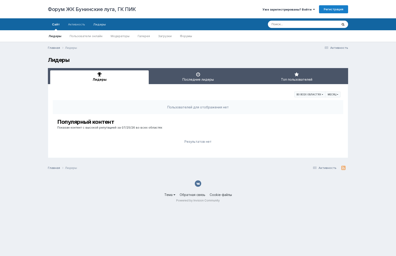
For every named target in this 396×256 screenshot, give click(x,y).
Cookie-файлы (221, 195)
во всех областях (309, 94)
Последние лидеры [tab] (198, 79)
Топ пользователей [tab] (296, 79)
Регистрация (333, 9)
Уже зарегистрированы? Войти (287, 9)
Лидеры (55, 36)
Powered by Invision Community (198, 200)
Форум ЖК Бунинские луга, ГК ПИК (92, 9)
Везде (327, 24)
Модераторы (120, 36)
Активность (76, 24)
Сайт (56, 24)
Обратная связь (192, 195)
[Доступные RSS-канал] (343, 168)
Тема (168, 195)
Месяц (332, 94)
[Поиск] (343, 24)
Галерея (144, 36)
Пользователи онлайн (86, 36)
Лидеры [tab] (100, 79)
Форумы (186, 36)
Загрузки (165, 36)
